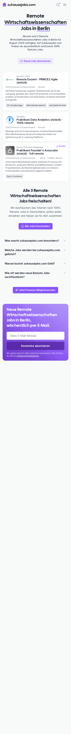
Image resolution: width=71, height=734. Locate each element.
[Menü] (64, 4)
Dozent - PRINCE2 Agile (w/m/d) (37, 81)
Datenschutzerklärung (28, 356)
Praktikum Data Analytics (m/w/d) (40, 121)
